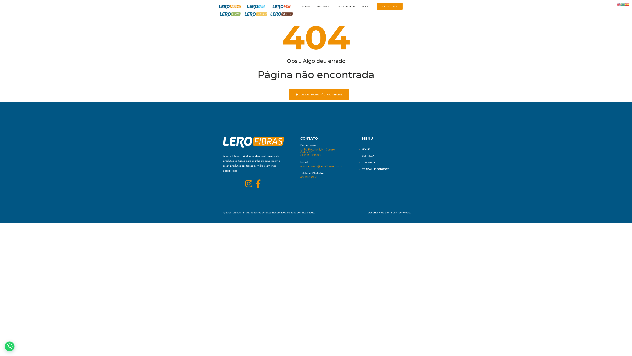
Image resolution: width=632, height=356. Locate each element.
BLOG (365, 6)
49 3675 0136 (308, 177)
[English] (619, 4)
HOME (306, 6)
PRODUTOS (343, 6)
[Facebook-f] (258, 183)
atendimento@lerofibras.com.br (321, 166)
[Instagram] (249, 183)
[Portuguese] (623, 4)
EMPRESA (322, 6)
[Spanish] (627, 4)
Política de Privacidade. (301, 212)
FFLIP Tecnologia (400, 212)
